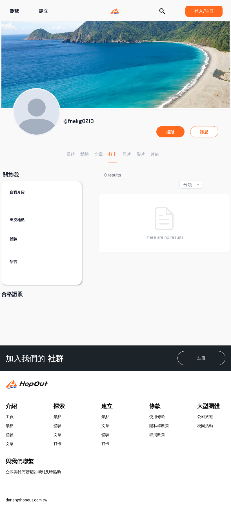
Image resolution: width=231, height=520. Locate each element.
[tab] (70, 154)
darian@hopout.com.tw (26, 500)
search (162, 11)
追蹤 (170, 131)
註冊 (201, 358)
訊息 (204, 131)
